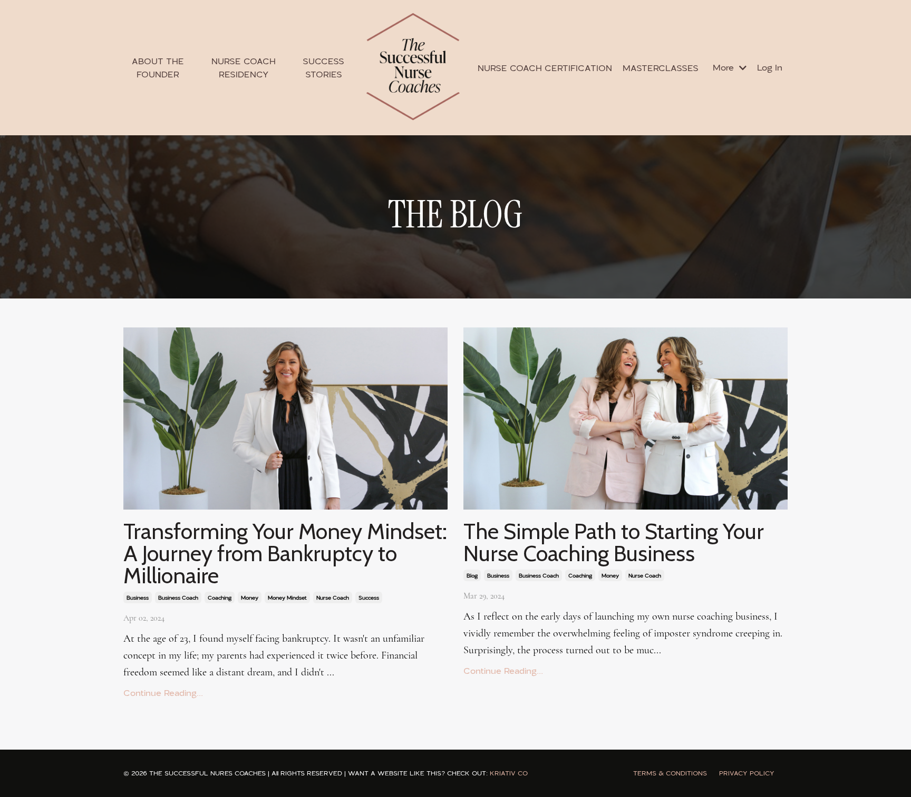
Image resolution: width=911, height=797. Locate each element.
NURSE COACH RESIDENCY (243, 67)
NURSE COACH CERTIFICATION (545, 68)
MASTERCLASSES (661, 68)
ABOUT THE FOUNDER (158, 67)
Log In (769, 67)
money (249, 597)
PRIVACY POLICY (746, 773)
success (368, 597)
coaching (219, 597)
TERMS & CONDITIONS (670, 773)
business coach (178, 597)
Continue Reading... (163, 693)
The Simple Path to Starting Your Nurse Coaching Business (613, 542)
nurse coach (332, 597)
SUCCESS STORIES (323, 67)
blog (472, 575)
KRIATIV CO (509, 773)
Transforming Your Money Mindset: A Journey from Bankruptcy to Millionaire (285, 553)
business (138, 597)
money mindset (287, 597)
